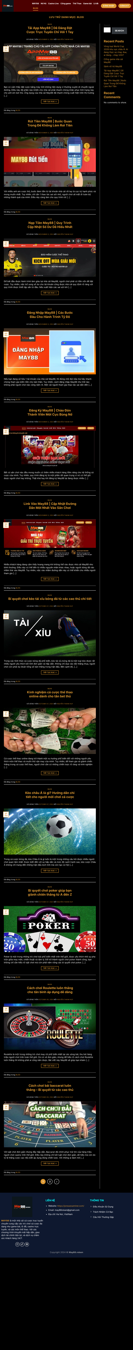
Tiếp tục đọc (50, 101)
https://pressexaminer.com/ (70, 1206)
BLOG (35, 8)
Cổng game (66, 3)
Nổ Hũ (43, 3)
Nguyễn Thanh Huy (65, 39)
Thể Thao (77, 3)
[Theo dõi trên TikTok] (22, 1244)
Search (107, 25)
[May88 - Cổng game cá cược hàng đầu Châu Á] (15, 6)
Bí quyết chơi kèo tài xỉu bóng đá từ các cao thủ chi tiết (50, 599)
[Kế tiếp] (56, 1181)
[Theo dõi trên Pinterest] (27, 1244)
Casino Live (53, 3)
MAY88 (35, 3)
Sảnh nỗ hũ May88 (113, 66)
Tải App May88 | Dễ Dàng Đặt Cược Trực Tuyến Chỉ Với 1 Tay (114, 73)
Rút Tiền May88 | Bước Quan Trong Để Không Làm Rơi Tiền (115, 83)
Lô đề (96, 3)
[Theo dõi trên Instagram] (17, 1244)
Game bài (87, 3)
